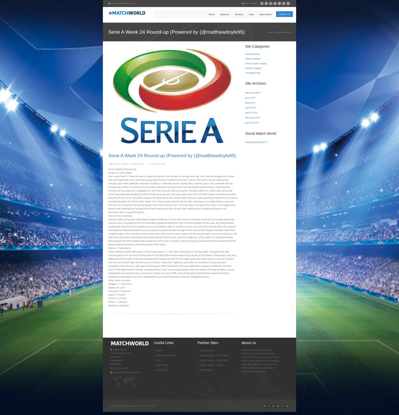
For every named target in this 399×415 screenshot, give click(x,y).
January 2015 (252, 122)
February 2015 (252, 117)
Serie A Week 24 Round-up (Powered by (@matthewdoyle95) (172, 155)
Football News (252, 54)
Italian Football (158, 164)
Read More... (261, 371)
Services (239, 14)
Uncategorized (252, 72)
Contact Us (284, 14)
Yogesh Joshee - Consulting (213, 360)
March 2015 (251, 112)
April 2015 (250, 107)
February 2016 (252, 92)
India (251, 14)
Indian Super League (256, 63)
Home (212, 14)
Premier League (253, 68)
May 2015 (250, 102)
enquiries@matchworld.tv (122, 3)
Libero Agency (206, 369)
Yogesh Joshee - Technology (213, 355)
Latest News (265, 14)
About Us (224, 14)
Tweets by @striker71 (256, 142)
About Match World (165, 355)
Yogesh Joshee (137, 164)
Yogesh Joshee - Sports (211, 365)
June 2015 (250, 97)
